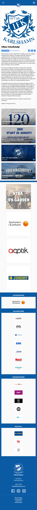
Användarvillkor (18, 499)
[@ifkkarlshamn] (18, 491)
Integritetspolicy (18, 502)
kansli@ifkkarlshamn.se (18, 486)
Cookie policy (18, 500)
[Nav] (3, 3)
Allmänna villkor (18, 497)
